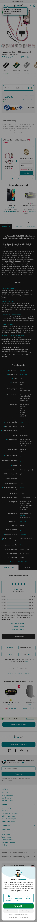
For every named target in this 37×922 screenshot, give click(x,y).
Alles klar (20, 906)
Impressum (13, 917)
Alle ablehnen (10, 911)
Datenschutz (24, 917)
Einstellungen (26, 911)
